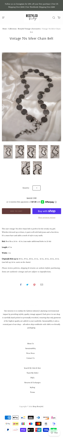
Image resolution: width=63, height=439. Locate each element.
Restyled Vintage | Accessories (29, 29)
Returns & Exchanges (32, 383)
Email (42, 284)
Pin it (34, 284)
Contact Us (31, 358)
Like (20, 284)
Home (4, 29)
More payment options (46, 217)
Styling (32, 387)
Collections (12, 29)
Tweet (27, 284)
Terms (32, 392)
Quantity (26, 188)
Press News (30, 353)
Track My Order (32, 373)
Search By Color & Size (32, 368)
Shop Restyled (31, 44)
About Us (30, 344)
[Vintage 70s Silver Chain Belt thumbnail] (8, 151)
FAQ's (32, 378)
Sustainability (30, 348)
